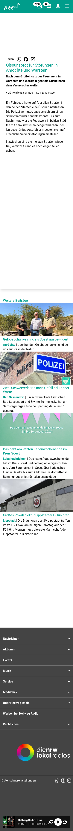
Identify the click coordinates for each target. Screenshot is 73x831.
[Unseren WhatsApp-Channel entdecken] (57, 780)
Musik (7, 671)
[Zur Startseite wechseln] (12, 7)
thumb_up (65, 822)
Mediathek (10, 692)
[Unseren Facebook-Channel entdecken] (63, 780)
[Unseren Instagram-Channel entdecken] (69, 780)
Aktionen (9, 649)
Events (7, 660)
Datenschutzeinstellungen (18, 780)
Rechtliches (11, 724)
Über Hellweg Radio (16, 703)
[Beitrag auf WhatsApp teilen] (19, 59)
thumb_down (51, 822)
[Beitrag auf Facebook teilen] (26, 59)
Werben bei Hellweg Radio (20, 713)
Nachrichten (11, 638)
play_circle (58, 822)
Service (8, 681)
